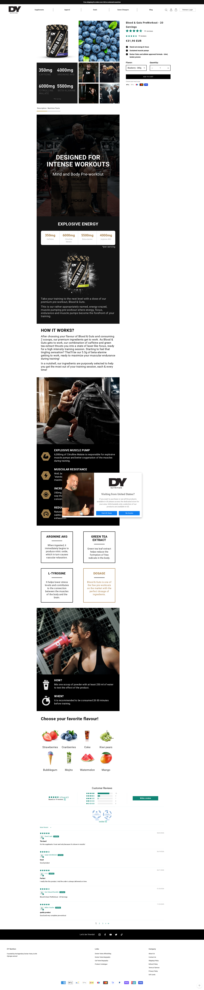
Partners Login (187, 10)
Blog (151, 10)
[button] (134, 30)
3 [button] (102, 923)
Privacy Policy (153, 971)
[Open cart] (176, 9)
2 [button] (99, 923)
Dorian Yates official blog (103, 953)
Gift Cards (152, 974)
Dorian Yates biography (102, 957)
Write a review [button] (145, 798)
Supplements (39, 10)
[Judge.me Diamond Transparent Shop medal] (107, 814)
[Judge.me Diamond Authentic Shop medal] (96, 814)
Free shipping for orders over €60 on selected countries (102, 2)
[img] (45, 833)
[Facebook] (105, 934)
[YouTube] (111, 934)
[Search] (166, 10)
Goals (95, 10)
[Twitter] (116, 934)
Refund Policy (153, 964)
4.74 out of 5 (64, 797)
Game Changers (123, 10)
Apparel (67, 10)
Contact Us (152, 957)
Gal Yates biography (101, 960)
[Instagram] (99, 934)
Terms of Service (154, 967)
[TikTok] (122, 934)
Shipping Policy (154, 960)
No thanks (129, 513)
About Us (152, 953)
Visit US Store (106, 513)
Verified (101, 821)
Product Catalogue (101, 964)
